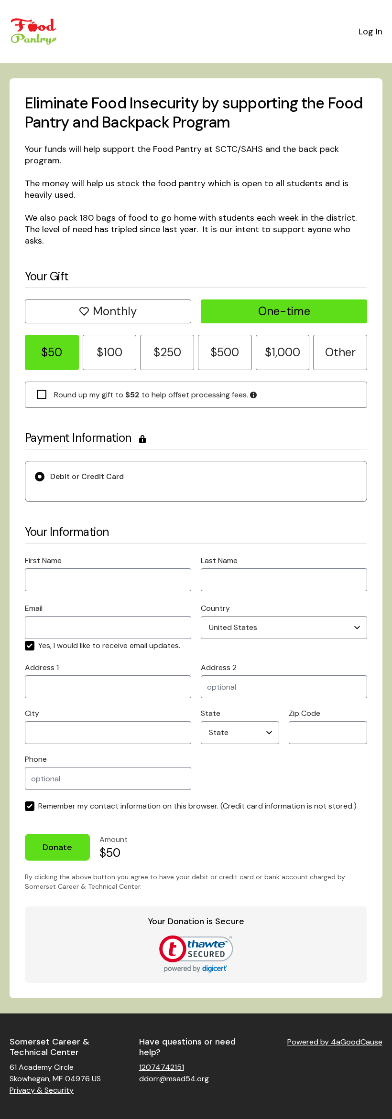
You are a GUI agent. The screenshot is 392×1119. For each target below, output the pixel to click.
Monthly (115, 311)
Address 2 (219, 667)
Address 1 (42, 667)
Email (34, 608)
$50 (51, 352)
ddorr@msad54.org (174, 1079)
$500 (224, 352)
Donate (57, 847)
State (210, 713)
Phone (36, 759)
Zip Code (304, 713)
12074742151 (161, 1067)
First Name (43, 560)
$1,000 (282, 352)
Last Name (219, 560)
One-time (284, 311)
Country (215, 608)
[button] (196, 954)
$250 (167, 352)
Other (340, 352)
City (32, 713)
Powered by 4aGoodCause (334, 1042)
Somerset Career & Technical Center (49, 1047)
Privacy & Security (42, 1090)
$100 (109, 352)
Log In (370, 31)
